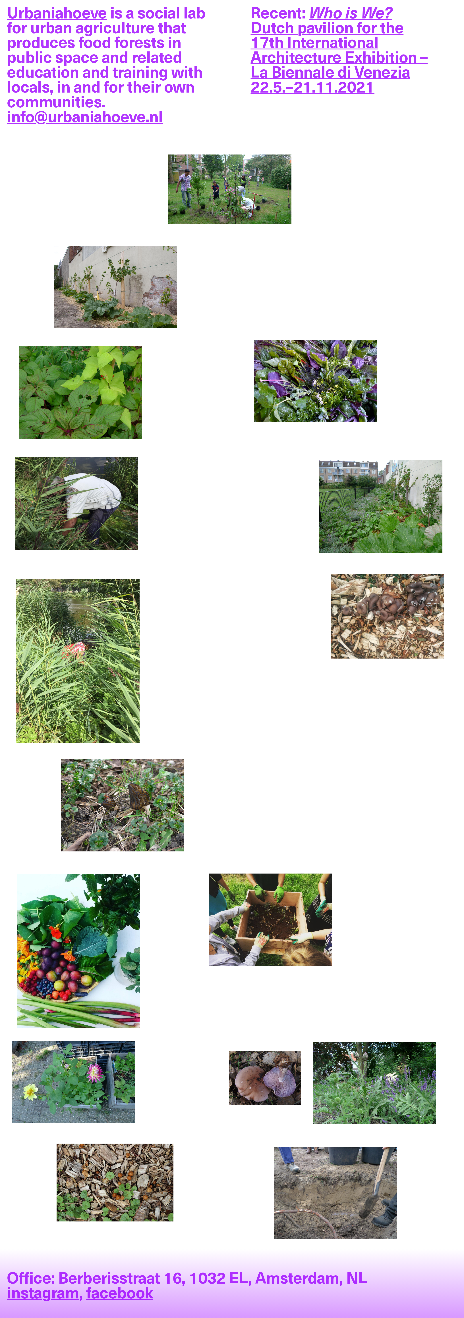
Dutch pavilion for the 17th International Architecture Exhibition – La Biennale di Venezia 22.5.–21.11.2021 (339, 49)
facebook (119, 1292)
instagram (43, 1292)
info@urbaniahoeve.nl (85, 116)
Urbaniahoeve (57, 12)
